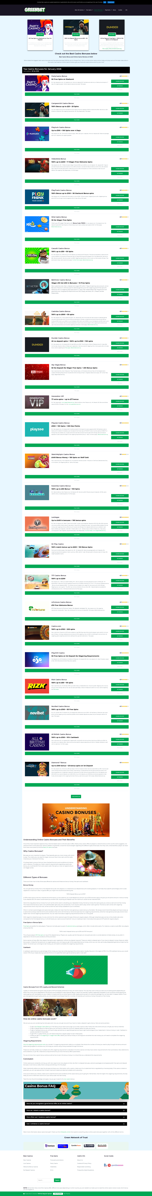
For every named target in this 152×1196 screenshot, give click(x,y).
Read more (111, 2)
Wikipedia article (65, 1132)
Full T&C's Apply (89, 530)
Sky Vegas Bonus (58, 365)
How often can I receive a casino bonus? (41, 1117)
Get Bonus (120, 85)
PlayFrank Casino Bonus (61, 190)
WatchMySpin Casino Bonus (63, 454)
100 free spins (40, 935)
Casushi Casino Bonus (60, 248)
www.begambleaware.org (68, 402)
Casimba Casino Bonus (60, 311)
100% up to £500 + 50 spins (62, 314)
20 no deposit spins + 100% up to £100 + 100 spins (72, 341)
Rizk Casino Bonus (59, 679)
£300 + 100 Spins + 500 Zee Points (65, 426)
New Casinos (27, 1160)
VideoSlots (53, 1166)
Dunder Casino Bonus (60, 338)
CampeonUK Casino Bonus (62, 103)
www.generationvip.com (75, 404)
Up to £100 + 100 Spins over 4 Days (66, 130)
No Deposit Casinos (29, 1170)
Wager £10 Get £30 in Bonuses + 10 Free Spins (70, 283)
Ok (104, 2)
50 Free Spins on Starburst (62, 79)
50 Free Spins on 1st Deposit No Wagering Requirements (75, 656)
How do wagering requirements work (34, 1044)
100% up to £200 (58, 578)
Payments (107, 10)
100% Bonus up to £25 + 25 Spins (65, 106)
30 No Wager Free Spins (61, 220)
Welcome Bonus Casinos (30, 1166)
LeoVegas (55, 517)
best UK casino (47, 847)
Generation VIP (57, 396)
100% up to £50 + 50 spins (62, 683)
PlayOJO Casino (58, 653)
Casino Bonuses (98, 10)
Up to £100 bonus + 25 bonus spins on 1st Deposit (72, 766)
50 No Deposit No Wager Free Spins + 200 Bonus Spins (74, 368)
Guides (120, 10)
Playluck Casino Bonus (60, 127)
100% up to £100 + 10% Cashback (65, 737)
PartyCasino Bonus (59, 76)
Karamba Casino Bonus (61, 486)
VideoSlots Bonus (58, 159)
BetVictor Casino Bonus (61, 280)
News (114, 10)
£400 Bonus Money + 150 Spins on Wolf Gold (70, 457)
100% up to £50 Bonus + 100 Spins (65, 489)
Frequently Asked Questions (85, 1170)
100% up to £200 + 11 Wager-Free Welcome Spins (71, 162)
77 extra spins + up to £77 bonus (65, 399)
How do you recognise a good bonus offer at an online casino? (49, 1103)
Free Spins (89, 10)
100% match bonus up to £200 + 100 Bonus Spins (71, 547)
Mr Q (51, 1170)
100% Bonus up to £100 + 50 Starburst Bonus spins (72, 193)
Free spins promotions (56, 1160)
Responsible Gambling (84, 1166)
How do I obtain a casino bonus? (38, 1110)
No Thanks (67, 1193)
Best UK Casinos (79, 10)
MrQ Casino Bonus (59, 217)
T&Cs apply (105, 48)
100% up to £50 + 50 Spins (62, 251)
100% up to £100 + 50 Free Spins (64, 709)
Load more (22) (76, 796)
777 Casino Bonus (58, 575)
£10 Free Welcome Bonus (62, 605)
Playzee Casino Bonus (60, 423)
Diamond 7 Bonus (58, 762)
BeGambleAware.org (115, 48)
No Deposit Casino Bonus (42, 1026)
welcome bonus (71, 926)
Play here (77, 94)
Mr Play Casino (57, 544)
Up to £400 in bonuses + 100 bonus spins (68, 520)
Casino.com (56, 626)
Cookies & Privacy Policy (84, 1163)
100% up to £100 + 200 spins (63, 629)
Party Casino (54, 1163)
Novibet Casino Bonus (60, 706)
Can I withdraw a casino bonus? (38, 1124)
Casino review (120, 81)
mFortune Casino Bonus (61, 602)
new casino (67, 1079)
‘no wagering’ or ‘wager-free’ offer (50, 1035)
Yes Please (58, 1193)
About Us (80, 1160)
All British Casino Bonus (61, 734)
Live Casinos (27, 1163)
